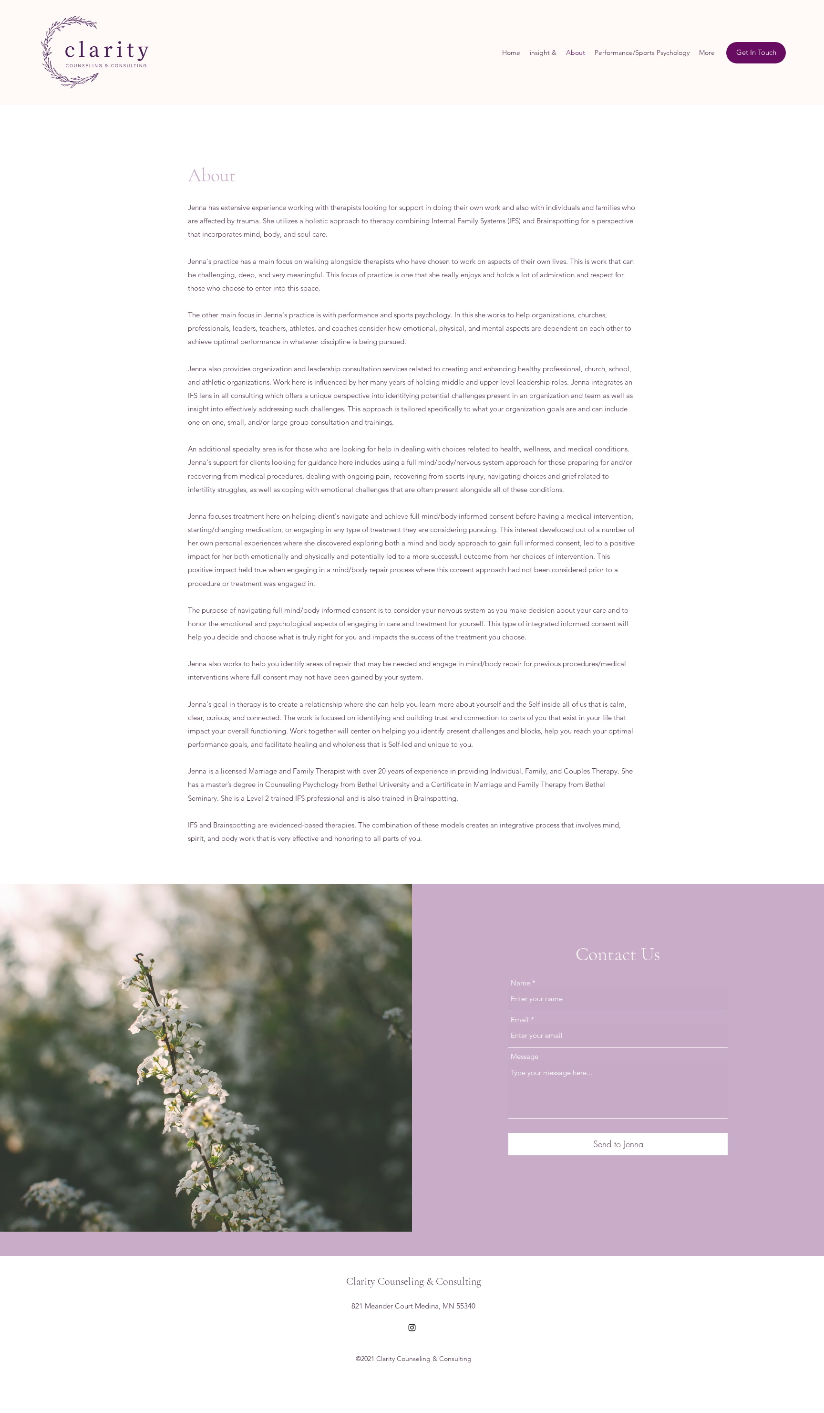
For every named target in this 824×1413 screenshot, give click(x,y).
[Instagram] (412, 1327)
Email (520, 1019)
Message (524, 1056)
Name (520, 982)
